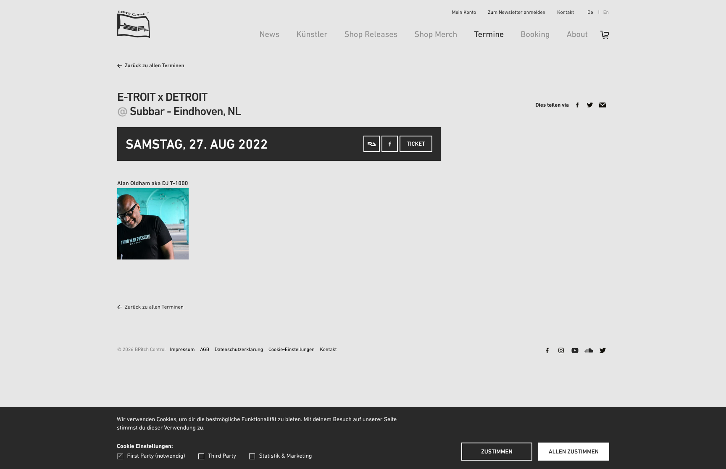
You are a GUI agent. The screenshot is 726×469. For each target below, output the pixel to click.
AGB (204, 350)
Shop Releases (370, 35)
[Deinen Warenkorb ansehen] (600, 37)
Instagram (561, 351)
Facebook (547, 351)
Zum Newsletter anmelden (516, 13)
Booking (535, 35)
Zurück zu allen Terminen (154, 66)
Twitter (602, 351)
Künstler (311, 35)
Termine (489, 35)
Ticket (416, 144)
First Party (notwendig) (156, 456)
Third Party (222, 456)
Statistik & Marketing (285, 456)
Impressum (182, 350)
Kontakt (565, 13)
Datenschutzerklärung (239, 350)
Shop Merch (435, 35)
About (577, 35)
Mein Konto (464, 13)
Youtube (574, 351)
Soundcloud (588, 351)
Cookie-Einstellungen (291, 350)
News (269, 35)
